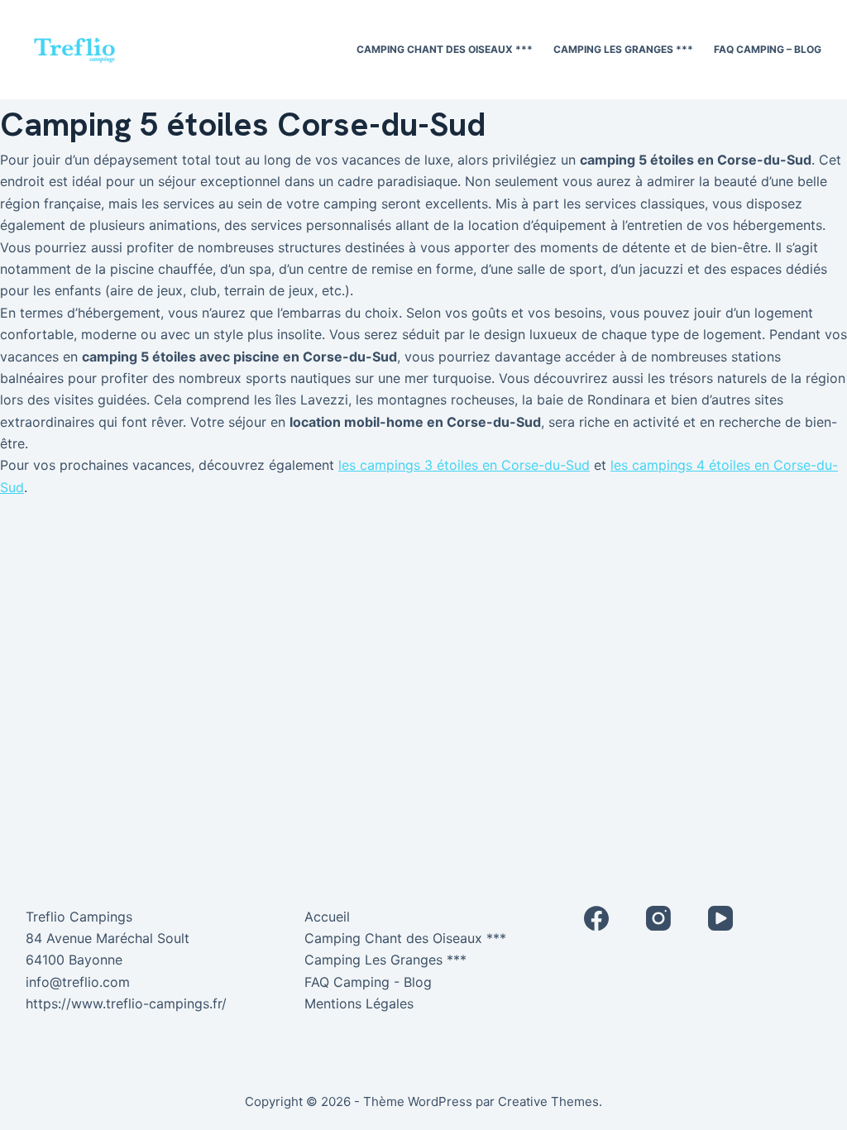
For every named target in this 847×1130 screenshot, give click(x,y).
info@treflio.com (78, 982)
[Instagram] (658, 918)
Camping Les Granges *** (623, 49)
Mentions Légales (359, 1003)
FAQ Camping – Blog (767, 49)
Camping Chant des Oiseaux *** (445, 49)
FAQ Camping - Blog (368, 982)
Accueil (327, 916)
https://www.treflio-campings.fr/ (126, 1003)
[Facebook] (596, 918)
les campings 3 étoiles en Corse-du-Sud (464, 465)
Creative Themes (548, 1101)
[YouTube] (720, 918)
